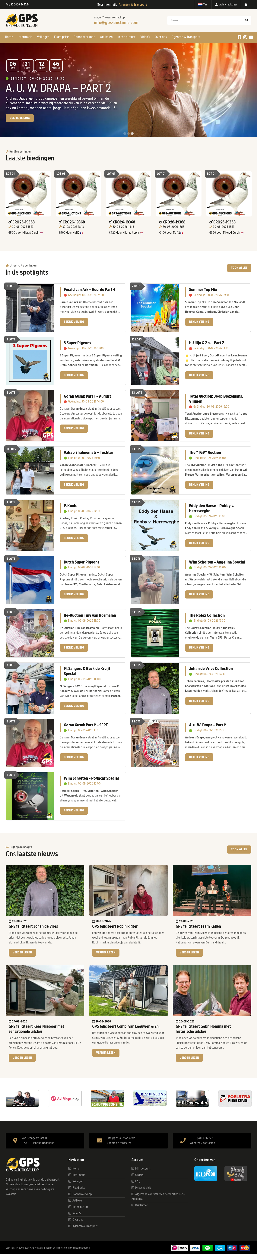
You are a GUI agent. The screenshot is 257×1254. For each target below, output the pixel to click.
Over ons (161, 37)
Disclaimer (141, 1205)
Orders (139, 1175)
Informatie (25, 37)
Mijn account (142, 1168)
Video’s (145, 37)
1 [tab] (125, 134)
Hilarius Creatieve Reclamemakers (73, 1247)
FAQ (137, 1181)
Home (9, 37)
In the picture (126, 37)
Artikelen (106, 37)
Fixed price (61, 37)
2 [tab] (128, 134)
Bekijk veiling (74, 321)
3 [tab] (132, 134)
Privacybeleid (143, 1187)
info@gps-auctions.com (116, 22)
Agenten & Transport (186, 37)
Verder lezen (22, 952)
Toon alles (239, 267)
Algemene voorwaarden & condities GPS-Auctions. (158, 1197)
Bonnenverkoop (84, 37)
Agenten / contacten (119, 1143)
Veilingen (43, 37)
